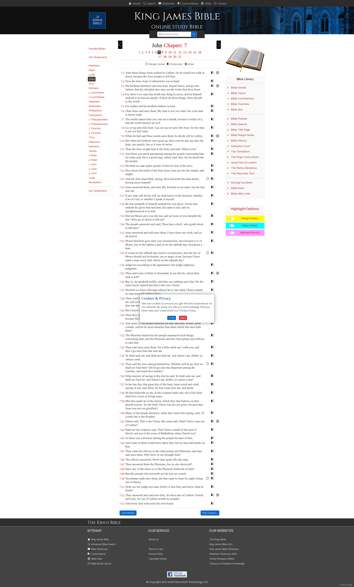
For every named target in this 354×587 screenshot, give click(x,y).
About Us (153, 539)
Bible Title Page (240, 129)
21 (179, 57)
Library (222, 3)
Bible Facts (237, 188)
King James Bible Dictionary (224, 549)
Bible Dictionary (99, 549)
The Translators (240, 151)
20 (174, 57)
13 (184, 52)
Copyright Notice (158, 558)
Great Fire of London (244, 162)
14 (189, 52)
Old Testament (98, 57)
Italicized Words (249, 232)
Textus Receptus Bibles (221, 558)
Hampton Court (240, 146)
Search (151, 3)
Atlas (208, 3)
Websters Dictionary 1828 (223, 553)
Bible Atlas (96, 558)
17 (159, 57)
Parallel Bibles (97, 48)
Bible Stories (238, 87)
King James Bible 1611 (221, 544)
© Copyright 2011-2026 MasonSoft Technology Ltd (177, 581)
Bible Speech (239, 124)
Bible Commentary (242, 98)
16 (199, 52)
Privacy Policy (156, 553)
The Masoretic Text (242, 173)
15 (194, 52)
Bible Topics (238, 93)
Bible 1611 (237, 109)
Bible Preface (239, 118)
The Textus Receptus (244, 167)
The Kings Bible (217, 539)
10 (169, 52)
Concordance (189, 3)
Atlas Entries (249, 225)
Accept (171, 318)
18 (164, 57)
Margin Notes (249, 218)
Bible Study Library (101, 563)
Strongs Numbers (242, 182)
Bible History (239, 140)
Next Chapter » (210, 513)
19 (169, 57)
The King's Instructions (245, 156)
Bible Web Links (240, 193)
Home (136, 3)
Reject (183, 318)
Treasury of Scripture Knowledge (227, 563)
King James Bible (100, 539)
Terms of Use (156, 549)
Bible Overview (240, 103)
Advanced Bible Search (103, 544)
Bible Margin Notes (242, 135)
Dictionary (168, 3)
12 (179, 52)
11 (174, 52)
